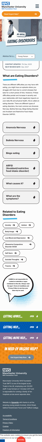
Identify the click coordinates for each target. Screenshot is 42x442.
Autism (24, 225)
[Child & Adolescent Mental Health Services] (21, 372)
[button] (37, 6)
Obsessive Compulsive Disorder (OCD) (14, 245)
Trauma (8, 266)
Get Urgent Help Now (19, 357)
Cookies (6, 426)
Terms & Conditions (10, 419)
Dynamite (15, 402)
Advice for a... (9, 56)
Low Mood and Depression (15, 238)
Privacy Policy (8, 423)
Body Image (9, 231)
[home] (14, 5)
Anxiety (8, 225)
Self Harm (9, 253)
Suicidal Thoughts (12, 259)
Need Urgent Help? (11, 14)
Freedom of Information (11, 430)
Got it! (2, 441)
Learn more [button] (26, 438)
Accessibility (7, 415)
